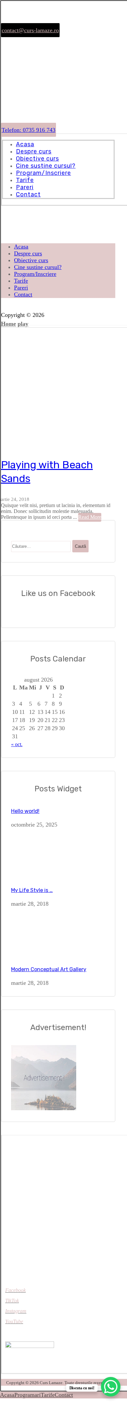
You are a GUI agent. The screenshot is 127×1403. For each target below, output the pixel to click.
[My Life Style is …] (35, 875)
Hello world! (25, 811)
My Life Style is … (32, 890)
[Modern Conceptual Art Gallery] (35, 954)
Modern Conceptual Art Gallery (48, 969)
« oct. (16, 744)
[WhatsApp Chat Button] (110, 1386)
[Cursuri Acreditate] (24, 87)
